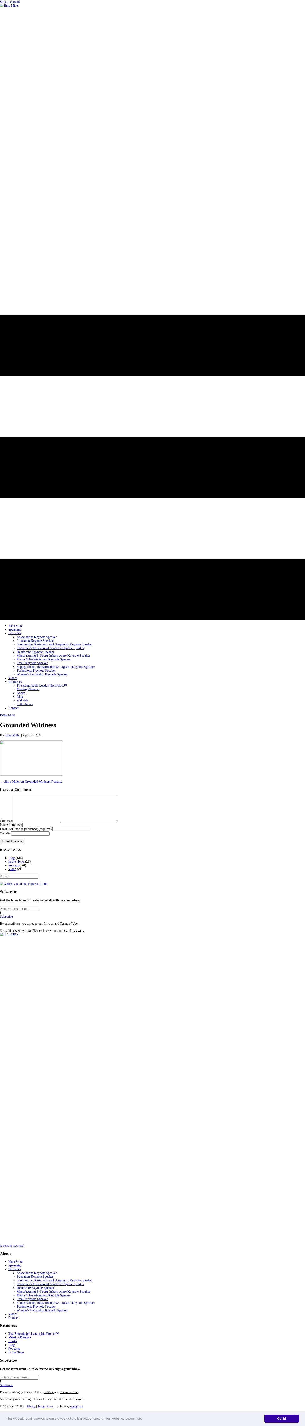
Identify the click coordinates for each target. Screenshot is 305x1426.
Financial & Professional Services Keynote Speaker (50, 1284)
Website (5, 833)
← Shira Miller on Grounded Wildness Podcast (31, 781)
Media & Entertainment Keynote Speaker (44, 1295)
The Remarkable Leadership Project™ (33, 1333)
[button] (6, 916)
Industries (14, 1269)
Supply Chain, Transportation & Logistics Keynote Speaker (56, 1302)
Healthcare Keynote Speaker (35, 1288)
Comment (6, 820)
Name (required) (11, 824)
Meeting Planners (19, 1337)
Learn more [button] (133, 1418)
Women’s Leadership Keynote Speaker (42, 1310)
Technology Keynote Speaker (36, 1306)
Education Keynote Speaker (35, 1276)
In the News (16, 861)
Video (12, 869)
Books (12, 1341)
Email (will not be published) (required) (26, 829)
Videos (12, 1314)
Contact (13, 1317)
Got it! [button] (281, 1418)
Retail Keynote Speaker (32, 1299)
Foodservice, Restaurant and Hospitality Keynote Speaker (54, 1280)
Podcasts (14, 865)
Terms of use (46, 1406)
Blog (11, 858)
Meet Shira (15, 1261)
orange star (76, 1406)
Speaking (14, 1265)
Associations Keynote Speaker (37, 1273)
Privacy (49, 923)
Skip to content (10, 2)
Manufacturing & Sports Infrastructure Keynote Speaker (53, 1291)
